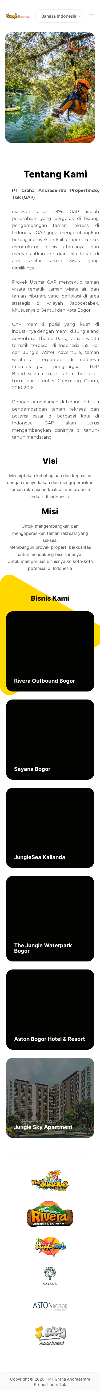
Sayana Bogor (32, 769)
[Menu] (91, 16)
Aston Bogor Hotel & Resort (49, 1039)
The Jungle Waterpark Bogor (43, 948)
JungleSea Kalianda (39, 857)
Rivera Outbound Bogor (44, 681)
